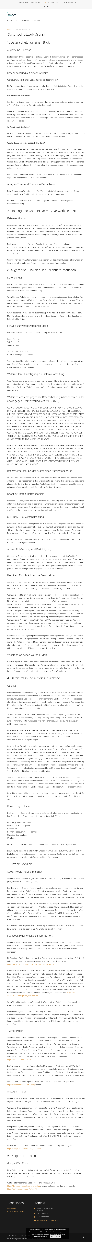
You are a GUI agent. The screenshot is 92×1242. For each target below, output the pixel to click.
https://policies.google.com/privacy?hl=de (24, 1189)
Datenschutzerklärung (15, 1211)
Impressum (11, 1208)
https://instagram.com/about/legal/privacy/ (24, 1149)
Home (9, 29)
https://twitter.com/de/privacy (19, 1060)
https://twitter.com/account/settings (21, 1085)
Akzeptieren (55, 1236)
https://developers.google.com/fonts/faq (23, 1186)
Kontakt (36, 21)
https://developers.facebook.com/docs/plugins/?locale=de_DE (32, 964)
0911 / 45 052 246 (52, 2)
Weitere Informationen (40, 1236)
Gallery (25, 21)
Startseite (12, 21)
